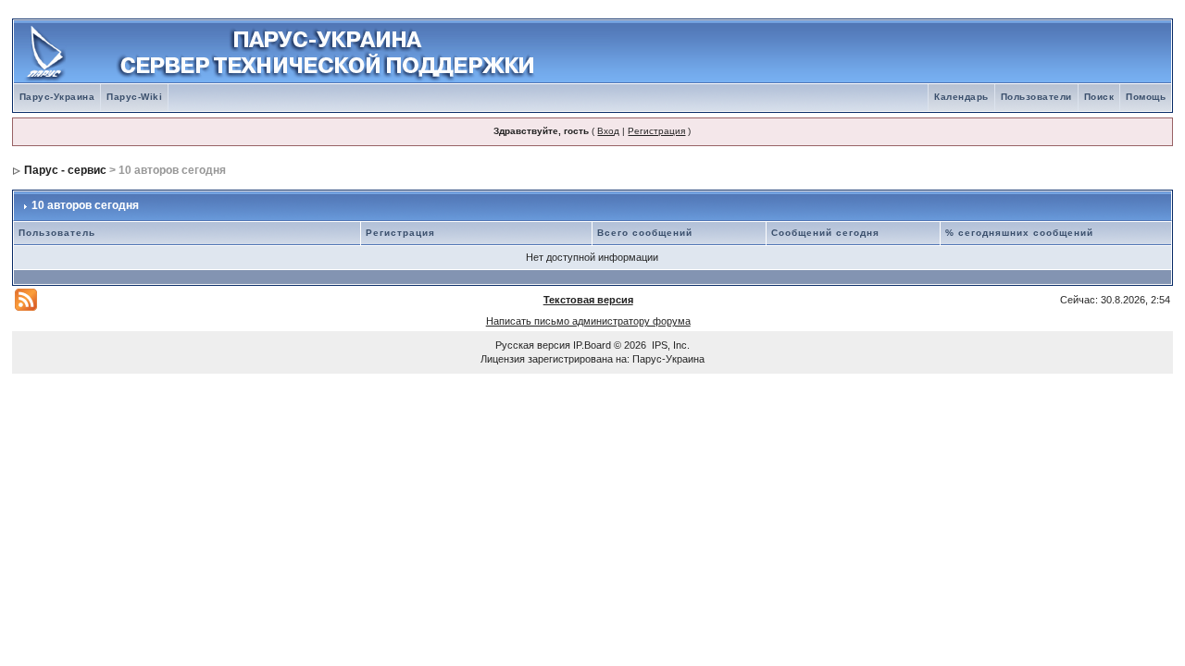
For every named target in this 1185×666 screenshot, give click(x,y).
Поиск (1099, 97)
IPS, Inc (669, 345)
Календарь (961, 97)
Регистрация (656, 131)
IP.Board (592, 345)
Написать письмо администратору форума (588, 321)
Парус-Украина (57, 97)
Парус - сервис (65, 170)
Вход (608, 131)
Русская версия (532, 345)
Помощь (1146, 97)
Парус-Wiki (134, 97)
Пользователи (1036, 97)
